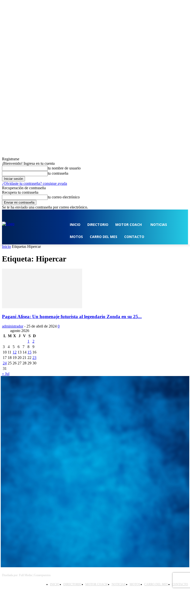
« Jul (5, 374)
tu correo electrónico (64, 197)
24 (5, 363)
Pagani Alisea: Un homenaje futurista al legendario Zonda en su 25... (72, 316)
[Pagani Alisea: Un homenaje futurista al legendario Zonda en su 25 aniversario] (42, 307)
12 (15, 352)
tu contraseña (58, 173)
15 (29, 352)
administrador (12, 326)
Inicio (6, 246)
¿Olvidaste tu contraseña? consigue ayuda (34, 183)
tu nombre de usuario (64, 168)
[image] (95, 405)
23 (34, 357)
